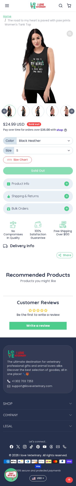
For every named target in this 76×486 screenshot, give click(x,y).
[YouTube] (44, 446)
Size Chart (20, 160)
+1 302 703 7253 (22, 381)
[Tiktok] (31, 446)
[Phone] (64, 446)
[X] (18, 446)
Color (10, 140)
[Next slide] (71, 111)
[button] (10, 6)
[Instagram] (24, 446)
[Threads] (51, 446)
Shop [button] (7, 403)
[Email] (58, 446)
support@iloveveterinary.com (32, 386)
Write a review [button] (38, 325)
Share (67, 255)
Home (7, 16)
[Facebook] (11, 446)
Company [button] (10, 415)
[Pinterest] (38, 446)
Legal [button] (7, 426)
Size (8, 150)
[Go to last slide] (4, 111)
